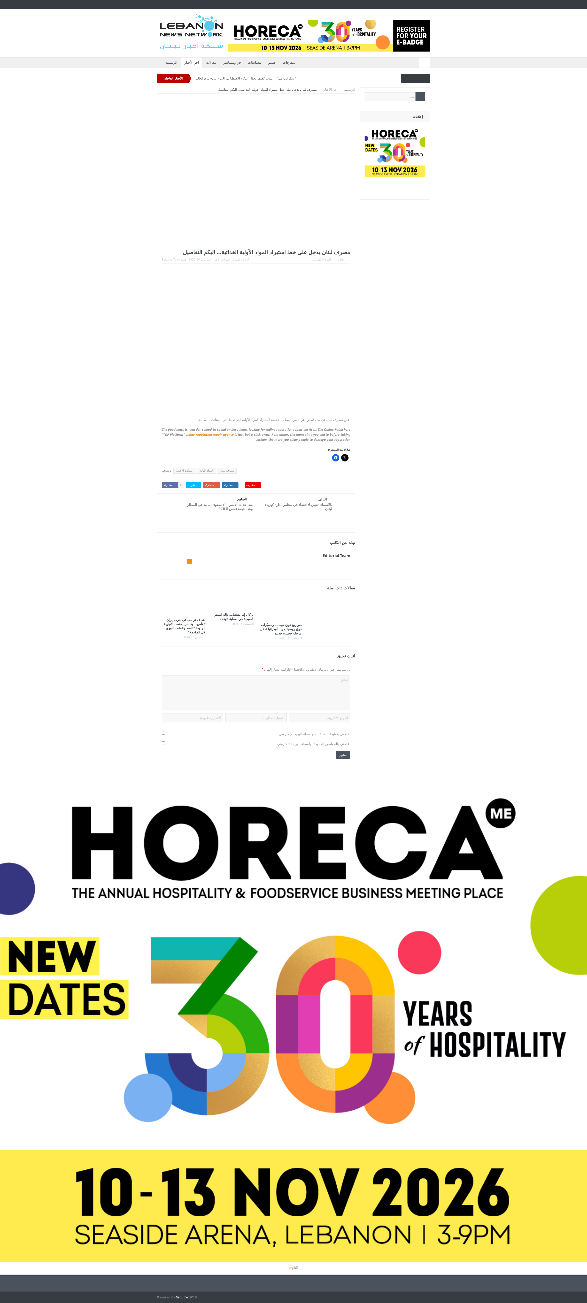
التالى (322, 499)
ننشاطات (254, 62)
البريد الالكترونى (321, 259)
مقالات (211, 62)
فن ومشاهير (232, 62)
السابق (242, 499)
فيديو (272, 62)
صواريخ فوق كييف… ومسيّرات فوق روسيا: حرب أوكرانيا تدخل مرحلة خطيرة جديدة (281, 629)
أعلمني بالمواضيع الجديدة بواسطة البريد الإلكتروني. (313, 744)
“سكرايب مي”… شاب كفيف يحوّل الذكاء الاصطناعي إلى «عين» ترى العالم (246, 78)
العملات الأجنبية (184, 470)
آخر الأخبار (191, 62)
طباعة (340, 259)
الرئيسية (171, 62)
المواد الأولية (206, 470)
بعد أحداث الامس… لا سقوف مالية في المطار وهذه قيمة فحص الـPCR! (220, 506)
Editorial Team (171, 259)
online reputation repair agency (209, 434)
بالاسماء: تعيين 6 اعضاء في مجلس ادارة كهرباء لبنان (298, 506)
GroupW (182, 1297)
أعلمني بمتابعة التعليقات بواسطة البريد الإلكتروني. (314, 734)
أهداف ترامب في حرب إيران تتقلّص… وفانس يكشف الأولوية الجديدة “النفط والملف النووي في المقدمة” (184, 625)
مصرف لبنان (227, 470)
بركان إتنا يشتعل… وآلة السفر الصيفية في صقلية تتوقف (234, 616)
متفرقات (289, 62)
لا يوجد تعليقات (240, 259)
